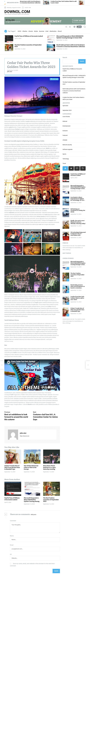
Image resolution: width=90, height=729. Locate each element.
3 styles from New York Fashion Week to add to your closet (77, 298)
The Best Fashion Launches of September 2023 (51, 499)
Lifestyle (65, 140)
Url (11, 554)
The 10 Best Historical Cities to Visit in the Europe (31, 467)
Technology (66, 158)
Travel (64, 163)
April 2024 (65, 105)
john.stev (9, 71)
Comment (13, 521)
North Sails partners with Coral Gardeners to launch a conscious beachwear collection (70, 45)
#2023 (20, 31)
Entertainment (66, 126)
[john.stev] (13, 435)
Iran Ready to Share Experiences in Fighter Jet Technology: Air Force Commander (77, 199)
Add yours (33, 514)
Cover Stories (66, 116)
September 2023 (67, 110)
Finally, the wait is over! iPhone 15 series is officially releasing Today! (78, 222)
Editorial (65, 121)
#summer (42, 31)
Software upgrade (67, 149)
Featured (65, 135)
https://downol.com (24, 436)
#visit (47, 31)
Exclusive (65, 130)
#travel (60, 31)
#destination (53, 31)
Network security (67, 144)
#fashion (25, 31)
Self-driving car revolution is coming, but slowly (77, 210)
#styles (36, 31)
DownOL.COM (17, 12)
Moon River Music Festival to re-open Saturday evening (49, 467)
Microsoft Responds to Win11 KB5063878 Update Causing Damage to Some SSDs (69, 37)
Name (12, 536)
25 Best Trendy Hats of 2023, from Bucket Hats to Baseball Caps (70, 2)
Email (11, 545)
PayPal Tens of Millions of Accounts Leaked (29, 36)
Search (65, 57)
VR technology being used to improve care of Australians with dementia (78, 234)
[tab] (65, 168)
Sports (64, 154)
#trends (30, 31)
